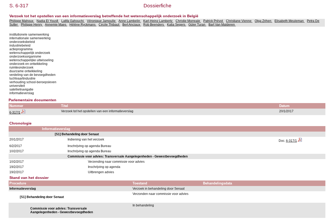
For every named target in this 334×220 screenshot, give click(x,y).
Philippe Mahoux (21, 21)
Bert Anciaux (131, 24)
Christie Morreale (188, 21)
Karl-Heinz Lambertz (158, 21)
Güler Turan (197, 24)
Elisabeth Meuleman (290, 21)
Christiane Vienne (239, 21)
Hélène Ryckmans (82, 24)
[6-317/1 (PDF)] (23, 112)
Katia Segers (176, 24)
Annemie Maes (56, 24)
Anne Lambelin (129, 21)
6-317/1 (14, 112)
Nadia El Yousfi (48, 21)
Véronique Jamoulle (101, 21)
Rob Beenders (154, 24)
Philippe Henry (32, 24)
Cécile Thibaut (109, 24)
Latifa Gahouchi (73, 21)
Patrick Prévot (213, 21)
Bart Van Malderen (222, 24)
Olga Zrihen (263, 21)
